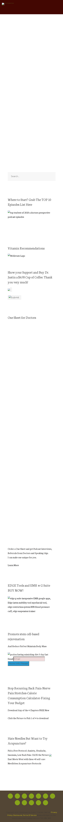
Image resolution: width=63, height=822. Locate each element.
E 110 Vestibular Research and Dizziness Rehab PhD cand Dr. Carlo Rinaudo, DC (30, 61)
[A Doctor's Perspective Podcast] (8, 4)
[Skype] (38, 802)
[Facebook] (10, 796)
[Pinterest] (24, 802)
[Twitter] (17, 796)
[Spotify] (31, 796)
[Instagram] (24, 796)
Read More (12, 115)
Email (10, 658)
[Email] (45, 802)
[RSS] (45, 796)
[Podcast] (52, 796)
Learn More (13, 565)
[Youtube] (38, 796)
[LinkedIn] (31, 802)
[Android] (17, 802)
